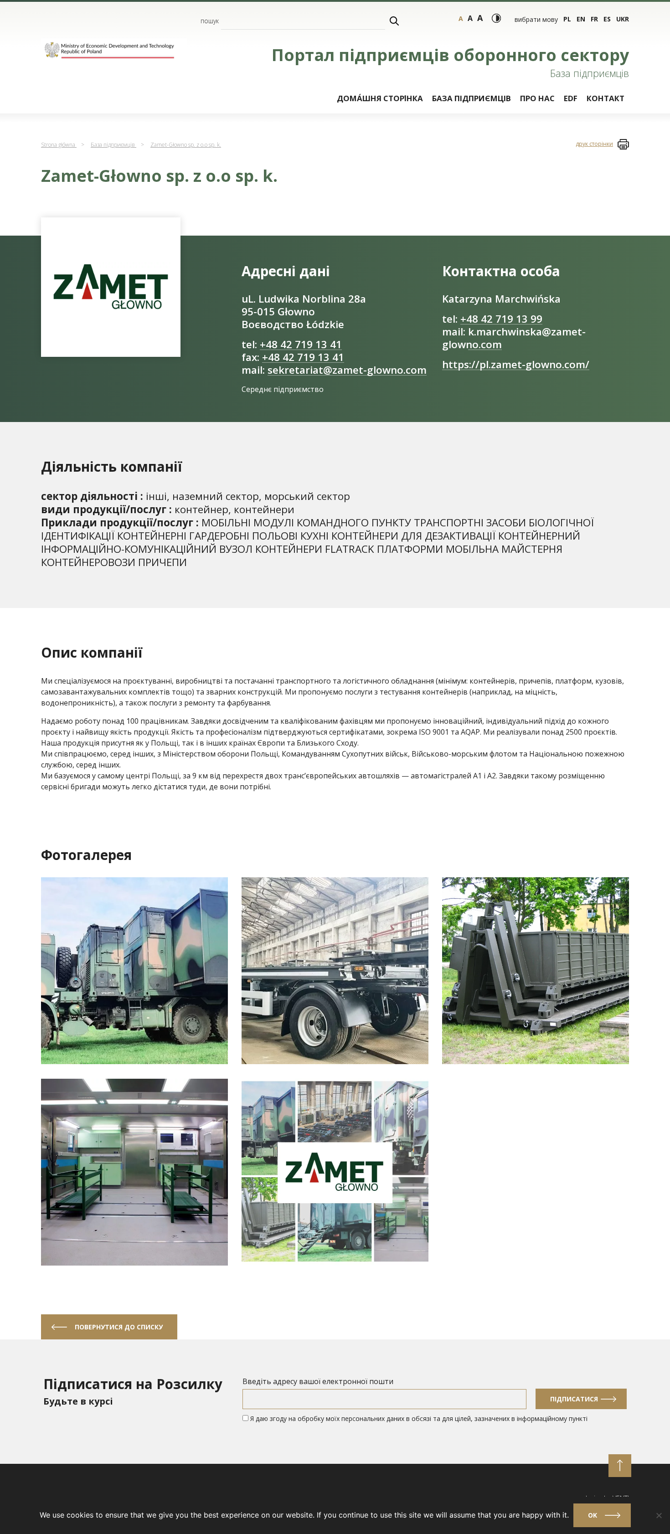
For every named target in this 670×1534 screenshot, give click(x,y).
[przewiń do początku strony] (619, 1465)
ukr (622, 19)
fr (594, 19)
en (581, 19)
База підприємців (471, 98)
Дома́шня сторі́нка (380, 98)
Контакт (605, 98)
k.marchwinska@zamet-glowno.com (514, 337)
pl (567, 19)
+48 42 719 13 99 (501, 319)
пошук (210, 20)
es (607, 19)
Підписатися (574, 1399)
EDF (570, 98)
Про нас (537, 98)
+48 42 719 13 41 (301, 344)
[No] (658, 1515)
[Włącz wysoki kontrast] (496, 18)
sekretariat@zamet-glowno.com (347, 370)
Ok (592, 1515)
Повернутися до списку (119, 1327)
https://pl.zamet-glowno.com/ (515, 364)
